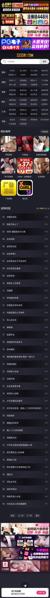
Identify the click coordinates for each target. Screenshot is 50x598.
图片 (3, 101)
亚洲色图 (23, 100)
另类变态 (44, 94)
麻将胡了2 (12, 75)
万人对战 (33, 70)
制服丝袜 (12, 94)
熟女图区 (33, 104)
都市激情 (12, 110)
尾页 (37, 515)
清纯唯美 (23, 104)
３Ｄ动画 (44, 80)
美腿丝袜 (12, 104)
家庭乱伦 (23, 110)
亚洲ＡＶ (12, 80)
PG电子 (12, 70)
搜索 (44, 61)
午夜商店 (23, 119)
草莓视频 (33, 119)
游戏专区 (44, 70)
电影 (3, 92)
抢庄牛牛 (44, 75)
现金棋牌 (33, 75)
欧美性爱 (44, 90)
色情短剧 (23, 124)
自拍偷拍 (23, 80)
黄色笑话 (33, 114)
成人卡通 (33, 90)
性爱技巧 (44, 114)
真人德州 (23, 70)
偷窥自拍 (12, 100)
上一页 (20, 515)
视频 (3, 82)
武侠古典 (44, 110)
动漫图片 (44, 100)
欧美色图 (33, 100)
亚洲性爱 (12, 90)
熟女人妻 (12, 84)
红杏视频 (12, 124)
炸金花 (23, 75)
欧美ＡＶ (33, 80)
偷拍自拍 (23, 90)
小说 (3, 111)
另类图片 (44, 104)
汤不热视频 (44, 119)
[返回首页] (46, 593)
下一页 (29, 515)
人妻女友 (33, 110)
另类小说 (23, 114)
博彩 (3, 72)
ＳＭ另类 (44, 84)
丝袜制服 (23, 84)
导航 (3, 121)
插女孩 (12, 119)
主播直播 (33, 84)
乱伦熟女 (33, 94)
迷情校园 (12, 114)
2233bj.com (25, 55)
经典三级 (23, 94)
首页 (12, 515)
